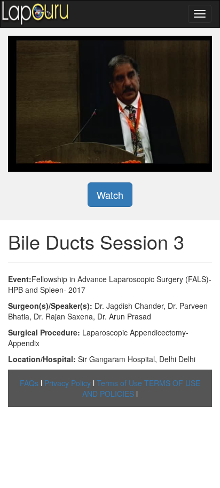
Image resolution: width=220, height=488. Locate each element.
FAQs (29, 383)
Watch (110, 195)
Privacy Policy (67, 383)
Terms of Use (119, 383)
